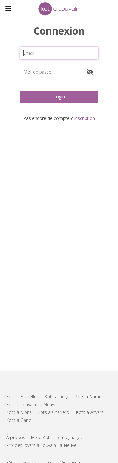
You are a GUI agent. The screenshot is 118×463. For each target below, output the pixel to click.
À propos (15, 437)
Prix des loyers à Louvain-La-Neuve (41, 445)
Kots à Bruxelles (22, 397)
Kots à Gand (18, 420)
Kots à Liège (57, 397)
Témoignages (69, 437)
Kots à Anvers (90, 412)
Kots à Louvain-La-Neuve (31, 404)
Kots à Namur (89, 397)
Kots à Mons (19, 412)
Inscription (84, 118)
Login (59, 97)
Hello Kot (40, 437)
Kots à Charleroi (54, 412)
